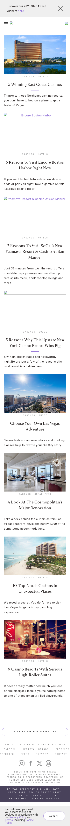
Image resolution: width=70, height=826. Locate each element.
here (21, 11)
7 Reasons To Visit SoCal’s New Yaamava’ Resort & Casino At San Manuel (35, 251)
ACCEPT (54, 816)
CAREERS (10, 749)
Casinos (28, 76)
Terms (9, 820)
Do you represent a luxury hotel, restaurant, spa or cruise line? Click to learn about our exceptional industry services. (35, 794)
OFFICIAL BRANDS (36, 749)
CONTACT (61, 753)
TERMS (25, 753)
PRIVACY (42, 753)
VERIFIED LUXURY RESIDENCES (43, 744)
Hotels (43, 76)
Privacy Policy (18, 817)
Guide (43, 331)
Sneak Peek (42, 493)
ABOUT (9, 744)
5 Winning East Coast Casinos (35, 84)
